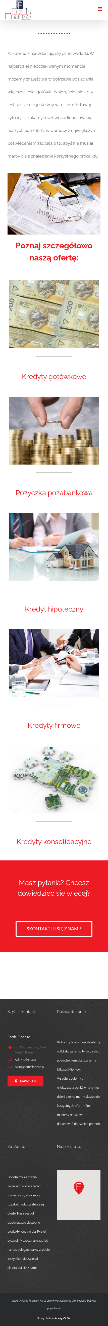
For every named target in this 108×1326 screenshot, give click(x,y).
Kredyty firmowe (54, 725)
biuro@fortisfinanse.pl (29, 1067)
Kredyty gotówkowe (54, 376)
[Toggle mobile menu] (100, 9)
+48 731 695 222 (25, 1060)
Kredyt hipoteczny (54, 609)
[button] (79, 1188)
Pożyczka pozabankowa (54, 493)
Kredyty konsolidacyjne (54, 842)
